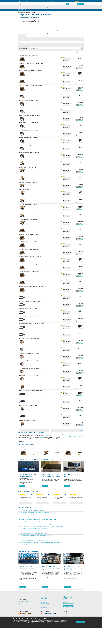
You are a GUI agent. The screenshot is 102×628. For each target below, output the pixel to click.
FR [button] (74, 3)
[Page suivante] (79, 430)
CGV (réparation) (44, 596)
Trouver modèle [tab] (22, 35)
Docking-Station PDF (47, 435)
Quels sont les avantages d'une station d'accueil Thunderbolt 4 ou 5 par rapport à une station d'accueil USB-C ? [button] (41, 542)
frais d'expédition (80, 60)
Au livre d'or (65, 613)
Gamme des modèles (23, 48)
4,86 (74, 1)
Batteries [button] (27, 7)
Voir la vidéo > (22, 587)
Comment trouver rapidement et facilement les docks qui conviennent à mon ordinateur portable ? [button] (38, 519)
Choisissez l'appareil (22, 9)
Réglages (80, 625)
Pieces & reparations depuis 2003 (53, 1)
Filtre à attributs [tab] (30, 35)
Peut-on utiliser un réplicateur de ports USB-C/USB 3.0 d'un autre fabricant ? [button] (34, 528)
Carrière (64, 614)
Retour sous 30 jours (31, 1)
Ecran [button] (52, 7)
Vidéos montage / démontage (68, 603)
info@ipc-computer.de (25, 601)
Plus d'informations (48, 624)
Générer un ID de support (68, 606)
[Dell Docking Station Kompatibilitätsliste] (76, 436)
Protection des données (45, 599)
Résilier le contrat (66, 602)
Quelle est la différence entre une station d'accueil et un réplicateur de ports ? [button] (35, 540)
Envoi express (22, 1)
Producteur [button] (20, 7)
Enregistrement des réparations (69, 599)
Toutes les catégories (75, 7)
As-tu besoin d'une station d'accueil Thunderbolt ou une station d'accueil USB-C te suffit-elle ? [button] (37, 514)
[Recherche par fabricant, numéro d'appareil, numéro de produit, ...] (67, 4)
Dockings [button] (46, 7)
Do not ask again (31, 468)
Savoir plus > (22, 486)
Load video (25, 468)
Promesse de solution (41, 1)
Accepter (80, 621)
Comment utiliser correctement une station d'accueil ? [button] (30, 521)
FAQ (64, 596)
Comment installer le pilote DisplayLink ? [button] (28, 517)
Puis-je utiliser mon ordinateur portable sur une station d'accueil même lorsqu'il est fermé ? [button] (37, 535)
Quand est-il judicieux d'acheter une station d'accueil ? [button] (30, 537)
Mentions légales (44, 602)
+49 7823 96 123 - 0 (25, 597)
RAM (68, 7)
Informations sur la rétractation (46, 604)
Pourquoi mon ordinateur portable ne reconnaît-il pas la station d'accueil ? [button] (34, 533)
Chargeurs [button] (34, 7)
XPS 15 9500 (41, 437)
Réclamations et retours (67, 601)
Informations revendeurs (67, 597)
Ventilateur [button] (58, 7)
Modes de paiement (44, 607)
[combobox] (56, 48)
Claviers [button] (40, 7)
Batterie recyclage (44, 598)
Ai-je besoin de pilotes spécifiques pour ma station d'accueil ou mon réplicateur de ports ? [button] (37, 512)
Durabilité (65, 616)
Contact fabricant (44, 601)
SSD (64, 7)
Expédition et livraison (45, 603)
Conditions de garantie (45, 606)
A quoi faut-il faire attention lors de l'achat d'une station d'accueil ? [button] (33, 510)
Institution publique (66, 598)
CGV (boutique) (43, 597)
